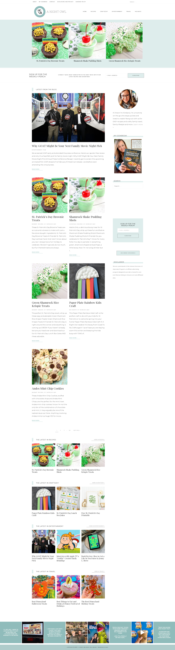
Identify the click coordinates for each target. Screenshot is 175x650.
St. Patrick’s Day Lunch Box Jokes (67, 514)
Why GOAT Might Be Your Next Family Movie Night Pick (67, 146)
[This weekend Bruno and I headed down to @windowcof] (142, 632)
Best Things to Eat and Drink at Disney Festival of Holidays (68, 603)
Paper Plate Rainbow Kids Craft (85, 304)
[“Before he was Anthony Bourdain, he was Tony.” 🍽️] (33, 632)
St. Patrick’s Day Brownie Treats (48, 218)
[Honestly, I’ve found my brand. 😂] (54, 632)
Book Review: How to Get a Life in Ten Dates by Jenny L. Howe (92, 558)
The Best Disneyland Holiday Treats (90, 602)
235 (69, 430)
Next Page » (77, 430)
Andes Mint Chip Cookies (48, 388)
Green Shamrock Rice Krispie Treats (45, 304)
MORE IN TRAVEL (99, 571)
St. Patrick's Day (50, 224)
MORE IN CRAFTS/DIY (98, 482)
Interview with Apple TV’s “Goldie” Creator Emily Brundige (68, 558)
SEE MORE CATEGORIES (128, 253)
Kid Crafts (73, 310)
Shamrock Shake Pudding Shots (85, 218)
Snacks (40, 310)
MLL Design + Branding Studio (99, 647)
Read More (35, 169)
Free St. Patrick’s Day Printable (90, 514)
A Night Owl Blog (50, 11)
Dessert (34, 224)
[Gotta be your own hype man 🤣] (11, 632)
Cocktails (73, 224)
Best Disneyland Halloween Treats (39, 602)
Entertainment (37, 150)
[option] (50, 42)
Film (44, 150)
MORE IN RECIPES (99, 439)
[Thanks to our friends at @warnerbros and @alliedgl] (98, 632)
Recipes (40, 224)
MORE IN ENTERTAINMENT (96, 526)
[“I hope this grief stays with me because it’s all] (76, 632)
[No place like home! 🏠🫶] (120, 632)
